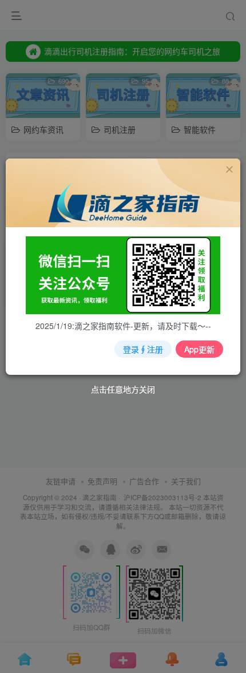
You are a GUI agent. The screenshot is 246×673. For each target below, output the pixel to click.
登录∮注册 (143, 349)
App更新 (199, 349)
